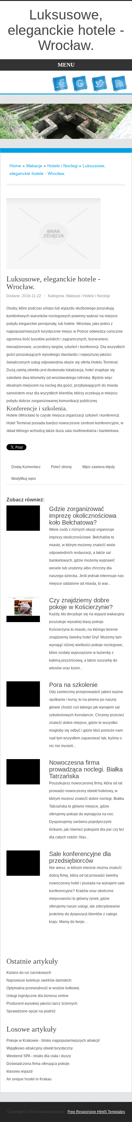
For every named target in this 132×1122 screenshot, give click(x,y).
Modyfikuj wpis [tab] (23, 478)
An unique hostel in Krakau (29, 1079)
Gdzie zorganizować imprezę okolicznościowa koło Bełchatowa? (82, 515)
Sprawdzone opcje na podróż (31, 1011)
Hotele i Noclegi (62, 165)
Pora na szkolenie (73, 684)
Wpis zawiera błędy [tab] (98, 467)
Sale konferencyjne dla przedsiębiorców (80, 857)
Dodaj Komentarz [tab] (26, 467)
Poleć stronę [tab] (61, 467)
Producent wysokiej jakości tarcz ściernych (41, 1003)
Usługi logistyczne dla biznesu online (37, 996)
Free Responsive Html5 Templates (96, 1112)
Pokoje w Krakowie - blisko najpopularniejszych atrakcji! (53, 1040)
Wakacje (34, 165)
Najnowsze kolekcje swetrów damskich (39, 980)
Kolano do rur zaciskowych (28, 972)
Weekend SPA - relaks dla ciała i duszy (38, 1056)
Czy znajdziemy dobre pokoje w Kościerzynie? (81, 603)
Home (15, 165)
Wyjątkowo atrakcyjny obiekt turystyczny (39, 1048)
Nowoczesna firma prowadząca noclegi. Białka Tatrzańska (86, 769)
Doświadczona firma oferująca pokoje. (38, 1064)
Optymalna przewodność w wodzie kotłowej (42, 988)
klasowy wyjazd (19, 1071)
